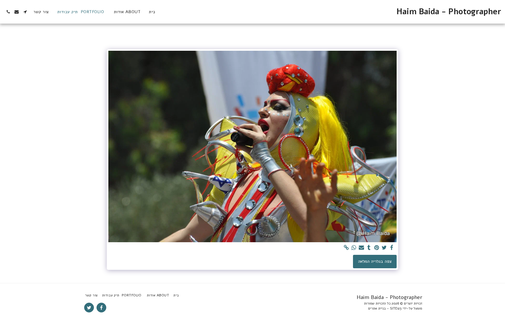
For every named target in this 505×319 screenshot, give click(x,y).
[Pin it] (376, 248)
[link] (346, 248)
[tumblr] (369, 248)
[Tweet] (384, 248)
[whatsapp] (354, 248)
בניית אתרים (377, 308)
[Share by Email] (361, 248)
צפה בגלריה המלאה (375, 261)
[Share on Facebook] (392, 248)
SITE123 (396, 308)
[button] (25, 12)
